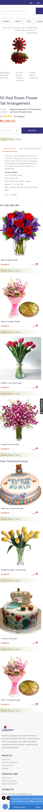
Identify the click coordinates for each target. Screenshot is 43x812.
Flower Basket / (18, 30)
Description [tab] (10, 149)
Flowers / (11, 29)
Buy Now (32, 130)
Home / (5, 29)
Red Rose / (24, 30)
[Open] (16, 130)
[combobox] (7, 130)
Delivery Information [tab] (30, 149)
